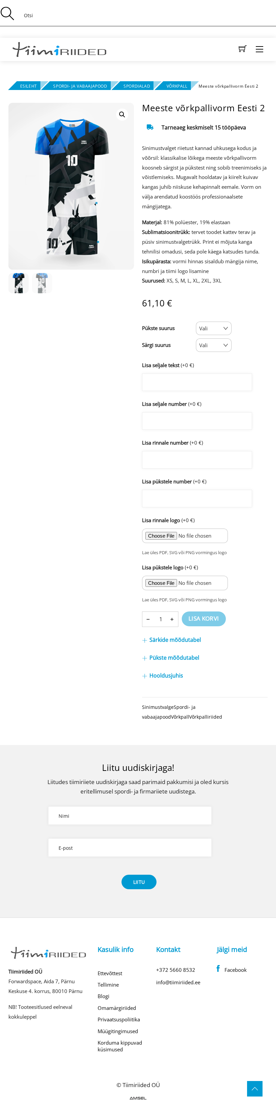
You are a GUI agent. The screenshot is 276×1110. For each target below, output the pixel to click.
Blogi (103, 996)
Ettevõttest (110, 973)
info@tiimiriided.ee (178, 982)
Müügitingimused (118, 1031)
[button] (122, 115)
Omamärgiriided (117, 1007)
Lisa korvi (203, 618)
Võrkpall (177, 86)
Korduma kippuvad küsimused (120, 1046)
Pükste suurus (158, 328)
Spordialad (137, 86)
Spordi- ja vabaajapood (80, 86)
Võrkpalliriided (205, 717)
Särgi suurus (156, 344)
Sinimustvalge (158, 707)
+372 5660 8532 (175, 969)
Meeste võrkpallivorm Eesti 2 (203, 108)
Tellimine (108, 984)
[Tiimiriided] (59, 48)
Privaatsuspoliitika (119, 1019)
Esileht (28, 86)
